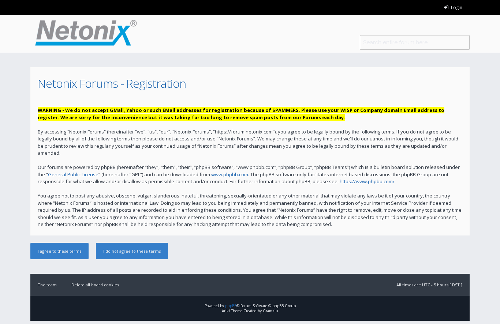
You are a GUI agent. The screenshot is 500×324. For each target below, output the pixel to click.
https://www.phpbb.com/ (367, 181)
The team (47, 284)
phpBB (230, 305)
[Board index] (83, 34)
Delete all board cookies (95, 284)
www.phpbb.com (229, 174)
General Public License (73, 174)
